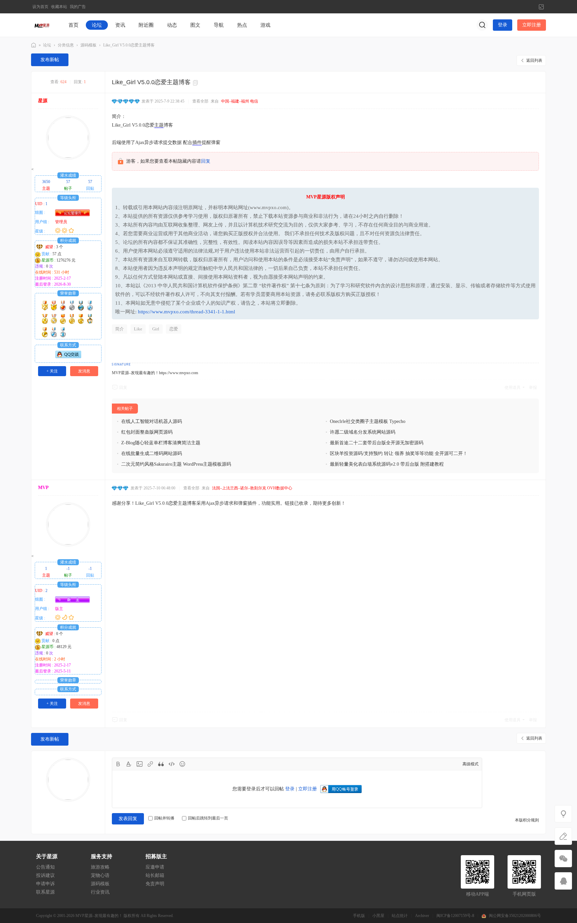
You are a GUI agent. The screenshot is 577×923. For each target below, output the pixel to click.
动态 (172, 25)
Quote (161, 764)
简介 (119, 328)
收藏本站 (59, 6)
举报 (533, 387)
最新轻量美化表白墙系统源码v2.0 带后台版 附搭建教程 (387, 464)
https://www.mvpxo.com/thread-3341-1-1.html (186, 311)
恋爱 (173, 328)
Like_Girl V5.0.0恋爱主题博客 (129, 45)
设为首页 (40, 6)
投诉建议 (45, 875)
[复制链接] (196, 83)
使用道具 (513, 387)
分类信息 (66, 45)
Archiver (422, 915)
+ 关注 (52, 371)
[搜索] (482, 25)
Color (129, 764)
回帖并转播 (164, 818)
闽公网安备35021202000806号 (515, 915)
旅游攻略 (100, 867)
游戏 (265, 25)
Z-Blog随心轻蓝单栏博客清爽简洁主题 (160, 442)
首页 (73, 25)
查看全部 (200, 101)
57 (68, 181)
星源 (42, 100)
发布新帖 (49, 59)
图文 (195, 25)
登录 (502, 24)
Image (140, 764)
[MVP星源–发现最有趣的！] (42, 24)
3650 (46, 181)
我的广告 (78, 6)
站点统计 (400, 915)
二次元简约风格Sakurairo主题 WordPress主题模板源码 (176, 464)
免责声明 (155, 883)
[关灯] (563, 813)
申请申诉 (45, 883)
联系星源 (45, 892)
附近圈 (146, 25)
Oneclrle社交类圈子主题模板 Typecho (367, 421)
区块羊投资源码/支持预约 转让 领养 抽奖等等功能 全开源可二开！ (398, 453)
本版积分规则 (527, 820)
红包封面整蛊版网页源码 (147, 432)
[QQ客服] (563, 881)
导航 (219, 25)
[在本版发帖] (563, 836)
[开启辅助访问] (530, 7)
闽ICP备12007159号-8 (455, 915)
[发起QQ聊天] (68, 356)
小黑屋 (378, 915)
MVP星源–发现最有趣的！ (33, 45)
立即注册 (531, 24)
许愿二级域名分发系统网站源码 (362, 432)
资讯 (120, 25)
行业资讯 (100, 892)
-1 (68, 568)
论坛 (97, 25)
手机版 (359, 915)
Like (138, 328)
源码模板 (88, 45)
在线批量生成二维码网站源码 (151, 453)
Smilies (182, 764)
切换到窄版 (541, 7)
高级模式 (470, 764)
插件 (197, 142)
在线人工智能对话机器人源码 (151, 421)
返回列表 (534, 60)
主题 (159, 125)
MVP (43, 487)
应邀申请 (155, 867)
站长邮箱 (155, 875)
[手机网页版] (563, 858)
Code (172, 764)
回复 (205, 161)
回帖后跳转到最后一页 (208, 818)
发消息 (84, 371)
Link (150, 764)
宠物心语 (100, 875)
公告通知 (45, 867)
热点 (242, 25)
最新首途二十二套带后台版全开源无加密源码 (376, 442)
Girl (155, 328)
